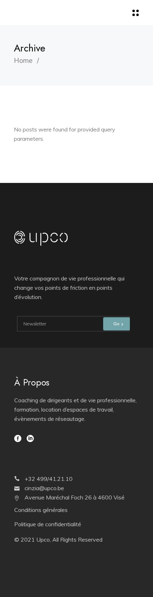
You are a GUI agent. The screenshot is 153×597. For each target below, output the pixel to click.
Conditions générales (41, 509)
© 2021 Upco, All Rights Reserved (58, 539)
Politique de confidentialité (47, 524)
